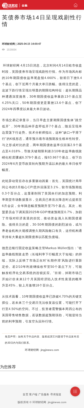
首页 (25, 394)
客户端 (33, 394)
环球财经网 (11, 65)
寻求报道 (55, 394)
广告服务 (43, 394)
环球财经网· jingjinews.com (42, 349)
